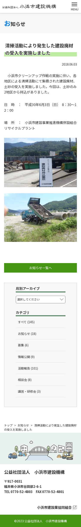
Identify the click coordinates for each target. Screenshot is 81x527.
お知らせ (23, 425)
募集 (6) (23, 345)
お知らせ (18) (27, 333)
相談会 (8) (25, 380)
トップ (8, 425)
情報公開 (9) (26, 357)
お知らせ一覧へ (40, 267)
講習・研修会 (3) (29, 391)
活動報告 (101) (28, 368)
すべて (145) (26, 322)
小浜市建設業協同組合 (54, 507)
